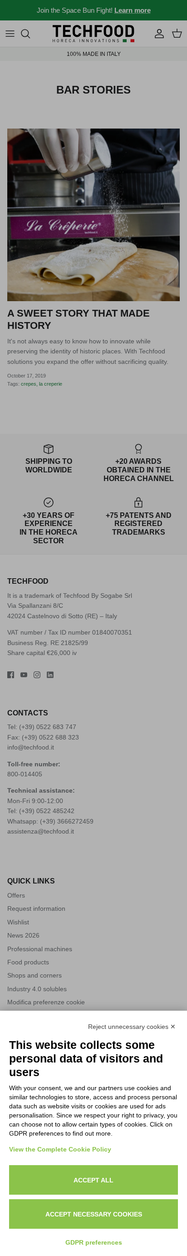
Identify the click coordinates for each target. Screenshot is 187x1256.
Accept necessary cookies (93, 1214)
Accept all (93, 1180)
